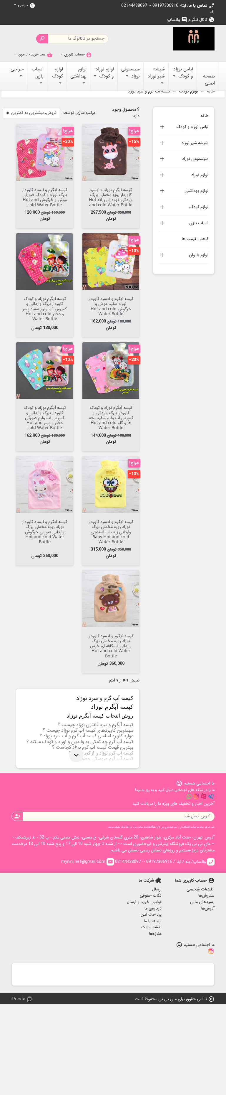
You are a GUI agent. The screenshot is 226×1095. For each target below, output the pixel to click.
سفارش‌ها (206, 895)
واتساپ (177, 19)
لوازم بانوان (198, 255)
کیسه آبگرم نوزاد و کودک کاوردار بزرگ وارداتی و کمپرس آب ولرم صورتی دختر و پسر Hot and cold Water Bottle (45, 417)
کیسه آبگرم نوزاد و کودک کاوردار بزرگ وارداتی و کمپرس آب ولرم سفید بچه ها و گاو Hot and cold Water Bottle (111, 417)
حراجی (26, 5)
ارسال (157, 889)
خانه (204, 115)
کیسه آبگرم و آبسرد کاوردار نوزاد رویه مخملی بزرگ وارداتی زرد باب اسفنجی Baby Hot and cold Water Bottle (110, 531)
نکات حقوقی (151, 895)
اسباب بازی (198, 223)
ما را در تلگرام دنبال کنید (211, 796)
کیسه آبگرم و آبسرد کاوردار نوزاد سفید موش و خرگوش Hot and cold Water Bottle (110, 306)
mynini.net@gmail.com (87, 861)
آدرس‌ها (208, 908)
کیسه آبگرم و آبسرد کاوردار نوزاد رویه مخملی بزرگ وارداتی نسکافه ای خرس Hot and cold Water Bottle (110, 646)
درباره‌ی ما (153, 908)
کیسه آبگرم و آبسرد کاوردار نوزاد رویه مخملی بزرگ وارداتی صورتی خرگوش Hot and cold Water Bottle (44, 531)
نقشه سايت (151, 927)
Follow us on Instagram (196, 796)
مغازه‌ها (155, 933)
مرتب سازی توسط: (79, 113)
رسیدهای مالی (202, 902)
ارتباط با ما (153, 921)
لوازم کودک (198, 207)
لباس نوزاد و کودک (192, 127)
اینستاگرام (211, 951)
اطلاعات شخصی (201, 889)
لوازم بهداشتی (196, 191)
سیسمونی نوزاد (195, 159)
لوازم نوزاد (199, 175)
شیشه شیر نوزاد (195, 143)
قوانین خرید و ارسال (144, 902)
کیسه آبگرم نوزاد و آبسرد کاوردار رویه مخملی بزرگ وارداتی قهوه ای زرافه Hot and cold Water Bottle (111, 197)
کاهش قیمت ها (195, 239)
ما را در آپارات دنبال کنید (203, 796)
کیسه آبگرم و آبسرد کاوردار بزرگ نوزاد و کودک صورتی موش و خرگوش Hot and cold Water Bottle (44, 197)
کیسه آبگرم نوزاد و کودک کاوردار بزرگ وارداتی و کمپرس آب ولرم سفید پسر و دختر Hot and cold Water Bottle (45, 308)
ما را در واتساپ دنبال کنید (189, 796)
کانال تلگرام (201, 19)
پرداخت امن (151, 914)
